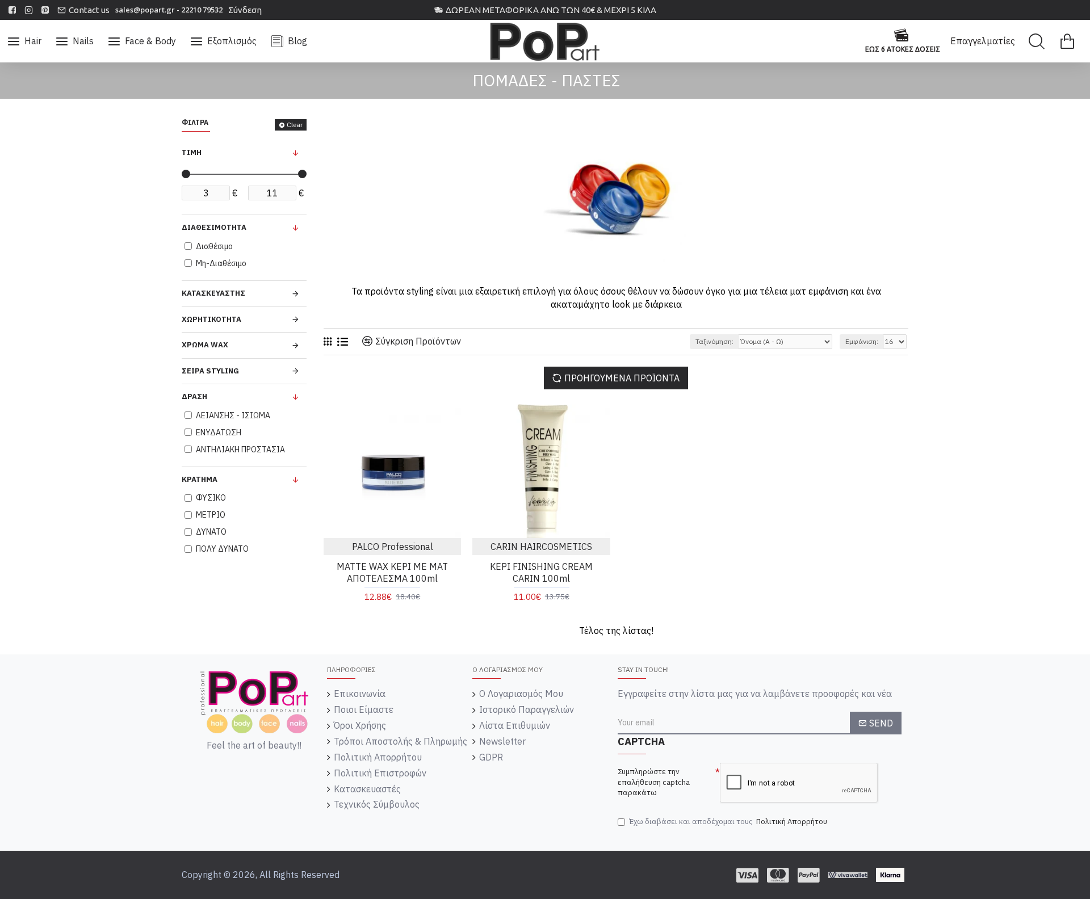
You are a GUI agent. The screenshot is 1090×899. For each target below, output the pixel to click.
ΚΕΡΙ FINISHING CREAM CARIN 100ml (541, 572)
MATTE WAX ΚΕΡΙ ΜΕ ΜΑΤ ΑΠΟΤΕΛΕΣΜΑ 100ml (392, 572)
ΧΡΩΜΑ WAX (205, 345)
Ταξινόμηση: (714, 341)
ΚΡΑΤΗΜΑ (199, 479)
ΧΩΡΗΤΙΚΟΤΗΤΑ (211, 319)
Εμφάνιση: (861, 341)
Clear (295, 124)
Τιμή (192, 152)
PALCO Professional (392, 546)
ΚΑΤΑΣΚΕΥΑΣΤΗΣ (213, 293)
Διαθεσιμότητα (214, 227)
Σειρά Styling (210, 371)
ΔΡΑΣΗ (194, 396)
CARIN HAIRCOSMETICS (541, 546)
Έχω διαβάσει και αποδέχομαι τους (728, 821)
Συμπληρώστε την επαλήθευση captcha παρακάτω (654, 782)
